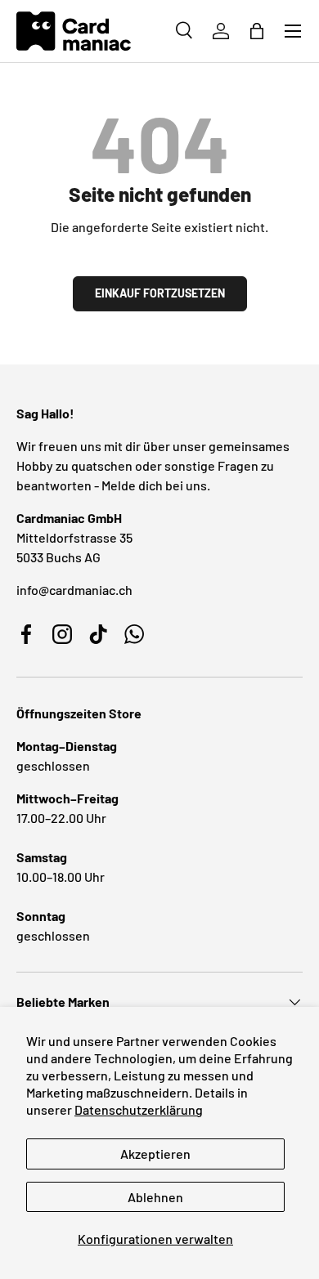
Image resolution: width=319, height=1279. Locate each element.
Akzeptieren (155, 1153)
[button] (257, 31)
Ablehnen (155, 1197)
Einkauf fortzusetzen (160, 293)
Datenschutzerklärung (138, 1109)
